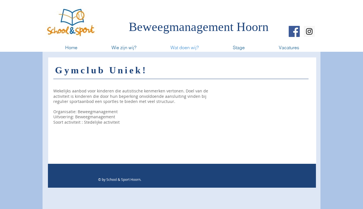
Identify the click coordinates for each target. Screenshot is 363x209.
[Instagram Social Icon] (309, 31)
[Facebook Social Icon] (294, 31)
